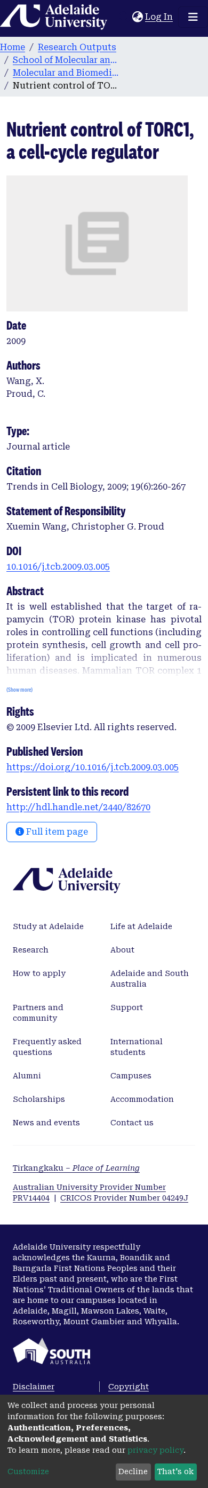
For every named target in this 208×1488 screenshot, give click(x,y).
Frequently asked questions (47, 1047)
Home (12, 47)
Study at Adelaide (48, 926)
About (122, 950)
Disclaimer (33, 1386)
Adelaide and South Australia (149, 978)
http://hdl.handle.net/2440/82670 (78, 807)
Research (31, 950)
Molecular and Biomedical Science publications (66, 73)
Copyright (128, 1386)
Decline (133, 1471)
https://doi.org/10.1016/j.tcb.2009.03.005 (92, 767)
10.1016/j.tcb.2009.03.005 (58, 567)
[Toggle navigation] (193, 17)
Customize (28, 1471)
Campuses (130, 1075)
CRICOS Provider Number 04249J (124, 1198)
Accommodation (142, 1099)
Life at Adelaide (141, 926)
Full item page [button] (56, 832)
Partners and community (38, 1012)
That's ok (175, 1471)
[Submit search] (124, 17)
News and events (46, 1122)
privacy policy (155, 1450)
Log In (159, 17)
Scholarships (39, 1099)
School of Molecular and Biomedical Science (66, 60)
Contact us (132, 1122)
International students (136, 1047)
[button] (137, 17)
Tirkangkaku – (76, 1168)
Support (126, 1007)
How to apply (39, 973)
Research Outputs (77, 47)
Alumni (27, 1075)
